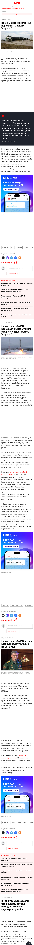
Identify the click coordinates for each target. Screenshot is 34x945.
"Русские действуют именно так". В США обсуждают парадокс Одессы (14, 291)
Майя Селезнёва (7, 816)
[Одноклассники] (20, 258)
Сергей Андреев (7, 215)
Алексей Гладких (7, 572)
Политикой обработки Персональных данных (13, 8)
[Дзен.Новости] (3, 258)
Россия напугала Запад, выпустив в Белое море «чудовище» (15, 309)
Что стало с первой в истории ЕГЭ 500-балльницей (14, 297)
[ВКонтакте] (15, 258)
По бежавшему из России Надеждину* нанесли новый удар (17, 284)
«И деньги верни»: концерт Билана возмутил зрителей (16, 303)
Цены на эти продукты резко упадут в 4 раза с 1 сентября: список (16, 865)
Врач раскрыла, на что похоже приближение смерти (16, 316)
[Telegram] (11, 258)
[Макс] (7, 258)
